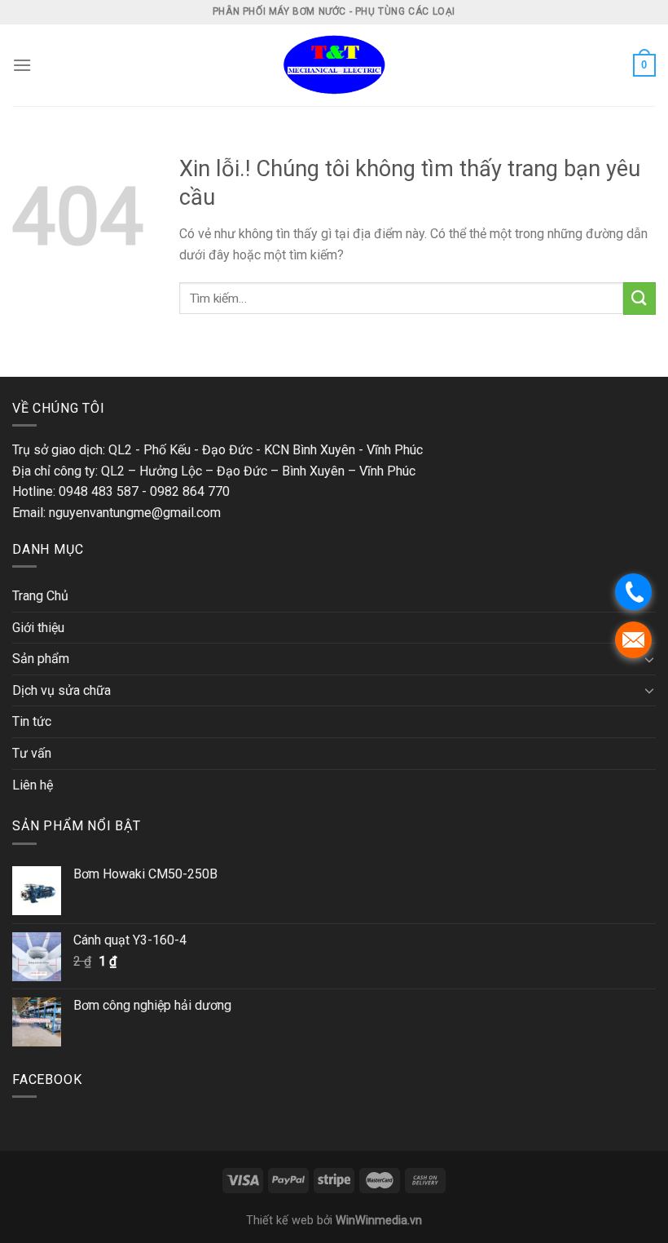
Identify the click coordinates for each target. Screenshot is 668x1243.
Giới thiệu (38, 627)
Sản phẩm (40, 658)
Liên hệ (32, 785)
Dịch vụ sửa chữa (61, 690)
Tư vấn (31, 753)
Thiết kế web (280, 1221)
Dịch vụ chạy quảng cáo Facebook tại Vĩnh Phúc (306, 366)
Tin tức (31, 721)
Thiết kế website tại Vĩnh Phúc (85, 366)
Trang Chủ (40, 596)
